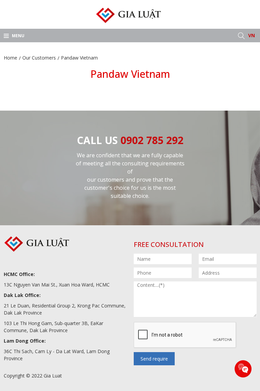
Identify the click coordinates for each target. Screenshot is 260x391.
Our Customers (39, 57)
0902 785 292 (152, 140)
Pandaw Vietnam (79, 57)
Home (10, 57)
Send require (154, 358)
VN (251, 35)
